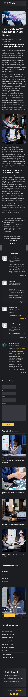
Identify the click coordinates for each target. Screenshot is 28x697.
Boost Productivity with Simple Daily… (13, 555)
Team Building (13, 240)
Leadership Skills (18, 236)
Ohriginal (19, 690)
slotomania (12, 281)
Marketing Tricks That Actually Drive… (13, 493)
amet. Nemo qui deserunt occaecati (17, 349)
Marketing (10, 39)
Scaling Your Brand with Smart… (13, 524)
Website (4, 396)
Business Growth (9, 236)
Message (5, 403)
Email (4, 390)
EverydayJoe (13, 307)
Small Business (19, 238)
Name (4, 384)
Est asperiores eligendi (16, 354)
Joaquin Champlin (14, 343)
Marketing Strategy (9, 238)
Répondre (23, 275)
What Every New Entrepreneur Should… (13, 461)
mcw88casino (13, 257)
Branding (4, 39)
